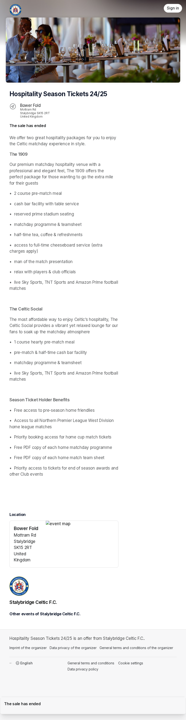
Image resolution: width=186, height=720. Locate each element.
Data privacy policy (83, 669)
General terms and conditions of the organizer (136, 648)
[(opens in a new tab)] (82, 524)
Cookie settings (130, 663)
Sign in (173, 8)
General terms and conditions (91, 663)
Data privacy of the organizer (73, 648)
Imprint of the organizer (28, 648)
